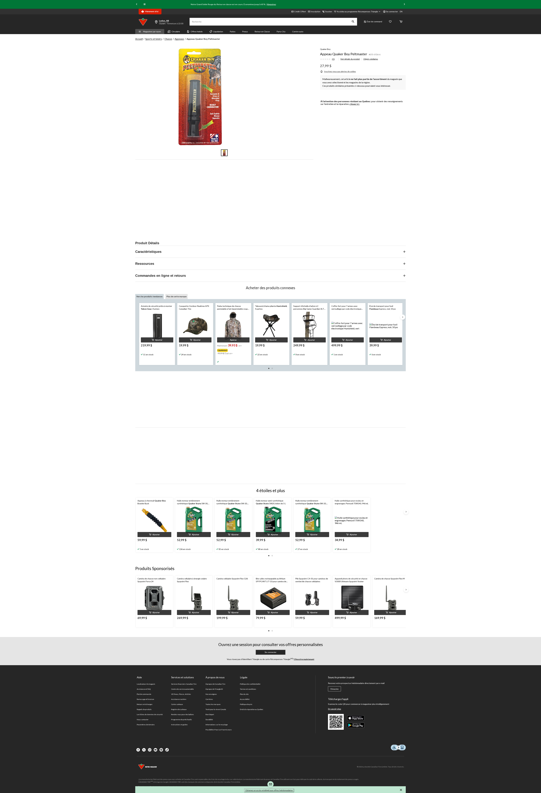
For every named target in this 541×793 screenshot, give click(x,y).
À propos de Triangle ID (214, 689)
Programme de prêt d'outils (181, 719)
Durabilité (209, 719)
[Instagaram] (149, 750)
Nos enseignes (211, 694)
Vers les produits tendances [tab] (149, 296)
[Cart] (401, 21)
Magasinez (271, 4)
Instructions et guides (179, 725)
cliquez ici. (355, 104)
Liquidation (218, 31)
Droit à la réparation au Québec (251, 709)
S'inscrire (334, 689)
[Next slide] (404, 4)
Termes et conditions (248, 689)
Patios (232, 31)
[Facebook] (138, 750)
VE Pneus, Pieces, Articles (181, 694)
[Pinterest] (161, 750)
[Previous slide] (136, 4)
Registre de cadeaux (179, 709)
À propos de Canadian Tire (215, 684)
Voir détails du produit (350, 59)
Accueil (139, 38)
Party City (281, 31)
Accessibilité (245, 699)
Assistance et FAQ (144, 689)
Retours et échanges (144, 704)
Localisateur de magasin (146, 684)
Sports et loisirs (153, 38)
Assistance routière (178, 699)
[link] (328, 59)
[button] (353, 21)
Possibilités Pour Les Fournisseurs (219, 730)
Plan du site (244, 694)
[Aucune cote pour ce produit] (326, 59)
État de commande (144, 694)
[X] (144, 750)
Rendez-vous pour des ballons (182, 714)
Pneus (245, 31)
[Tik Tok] (167, 750)
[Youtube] (155, 750)
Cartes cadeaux (177, 704)
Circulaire (176, 31)
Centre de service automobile (182, 689)
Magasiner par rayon (152, 31)
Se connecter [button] (392, 11)
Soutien (328, 11)
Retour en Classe (262, 31)
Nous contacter (143, 719)
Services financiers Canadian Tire (183, 684)
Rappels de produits (144, 709)
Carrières (209, 699)
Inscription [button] (315, 11)
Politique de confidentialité (250, 684)
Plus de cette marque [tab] (177, 296)
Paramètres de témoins (146, 725)
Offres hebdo (197, 31)
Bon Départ (210, 714)
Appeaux (179, 38)
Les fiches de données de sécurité (150, 714)
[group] (233, 350)
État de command (374, 21)
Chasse (168, 38)
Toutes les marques (213, 704)
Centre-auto (297, 31)
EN (401, 11)
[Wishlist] (390, 21)
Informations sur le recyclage (217, 725)
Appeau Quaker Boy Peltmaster (343, 54)
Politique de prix (246, 704)
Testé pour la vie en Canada (216, 709)
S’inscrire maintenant (304, 659)
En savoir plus (334, 708)
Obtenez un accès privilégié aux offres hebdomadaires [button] (269, 790)
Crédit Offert (300, 11)
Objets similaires (370, 59)
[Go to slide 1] (224, 152)
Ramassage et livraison (145, 699)
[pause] (144, 4)
